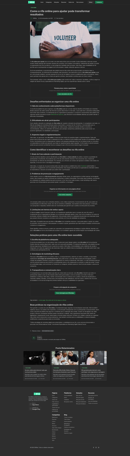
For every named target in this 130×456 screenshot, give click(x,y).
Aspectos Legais (68, 433)
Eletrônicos (55, 417)
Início (42, 2)
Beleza (54, 436)
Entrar (65, 397)
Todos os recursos (93, 403)
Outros (53, 432)
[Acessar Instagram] (98, 447)
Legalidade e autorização (55, 404)
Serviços (54, 425)
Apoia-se (60, 114)
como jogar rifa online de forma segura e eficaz (52, 300)
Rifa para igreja (80, 397)
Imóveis (54, 438)
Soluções (56, 2)
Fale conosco (79, 2)
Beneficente (55, 429)
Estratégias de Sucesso (67, 430)
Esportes (54, 419)
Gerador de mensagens (91, 398)
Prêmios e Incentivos (69, 427)
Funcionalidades (68, 395)
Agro (53, 440)
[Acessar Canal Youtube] (96, 447)
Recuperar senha (68, 401)
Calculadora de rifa (93, 395)
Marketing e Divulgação (67, 424)
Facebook (84, 166)
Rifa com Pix (79, 395)
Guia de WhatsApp (92, 401)
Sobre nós (71, 2)
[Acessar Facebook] (93, 447)
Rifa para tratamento (81, 401)
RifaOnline (54, 114)
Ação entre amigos (56, 427)
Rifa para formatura (81, 403)
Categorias (49, 2)
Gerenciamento (68, 421)
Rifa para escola (80, 399)
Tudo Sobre (67, 419)
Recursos (63, 2)
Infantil (53, 434)
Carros (53, 421)
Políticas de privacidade (55, 410)
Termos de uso (56, 407)
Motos (53, 423)
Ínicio (53, 395)
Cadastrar (66, 399)
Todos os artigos (68, 417)
